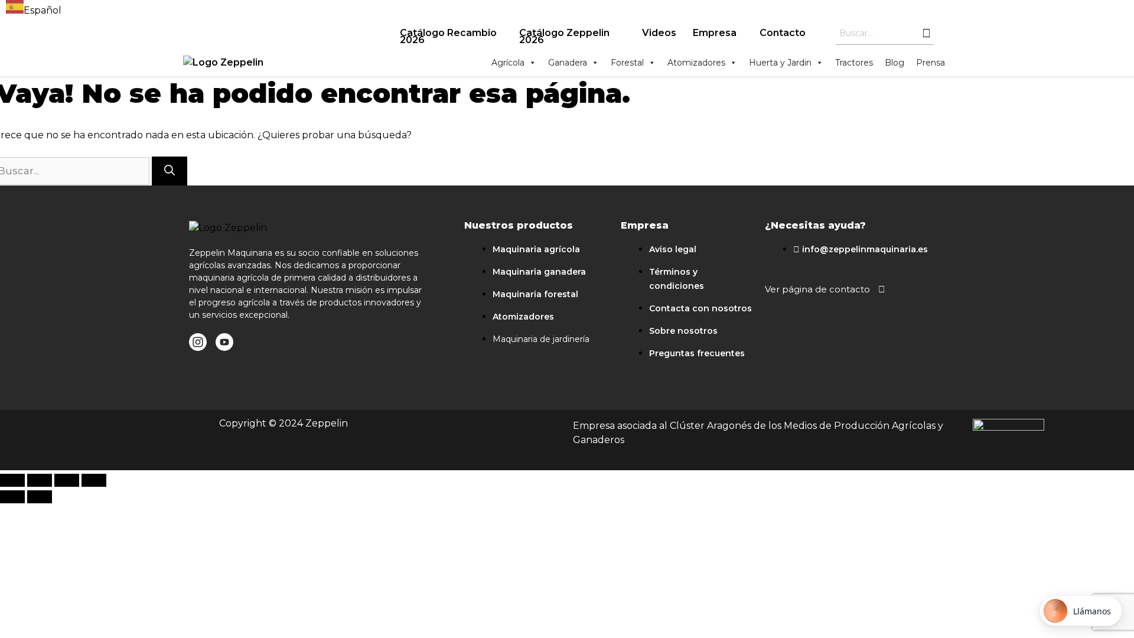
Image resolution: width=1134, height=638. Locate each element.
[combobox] (33, 9)
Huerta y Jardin (780, 62)
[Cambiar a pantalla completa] (66, 480)
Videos (659, 32)
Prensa (930, 62)
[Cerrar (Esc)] (12, 480)
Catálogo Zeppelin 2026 (564, 36)
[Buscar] (169, 171)
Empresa (715, 32)
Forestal (627, 62)
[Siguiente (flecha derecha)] (39, 496)
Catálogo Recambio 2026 (448, 36)
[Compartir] (39, 480)
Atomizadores (696, 62)
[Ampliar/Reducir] (94, 480)
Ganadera (567, 62)
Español (42, 10)
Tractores (854, 62)
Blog (894, 62)
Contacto (783, 32)
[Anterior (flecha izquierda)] (12, 496)
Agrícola (507, 62)
